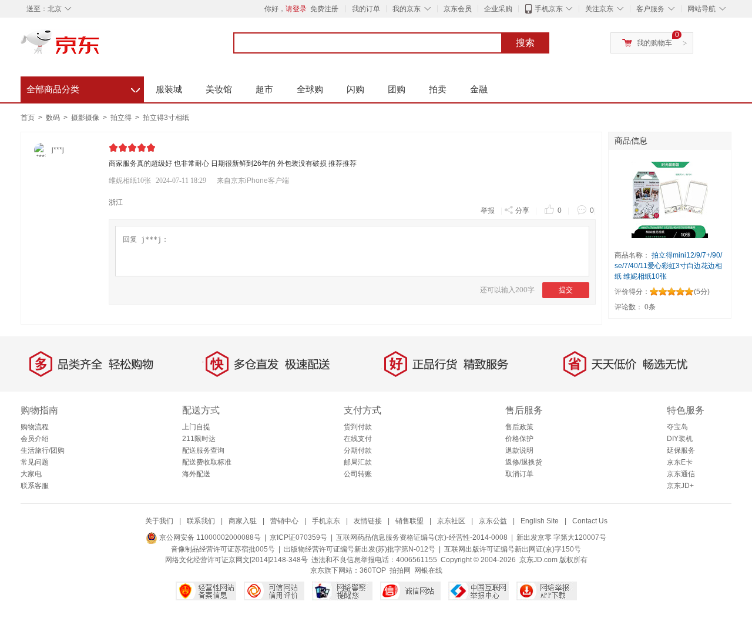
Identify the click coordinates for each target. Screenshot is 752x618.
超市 (264, 89)
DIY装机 (680, 439)
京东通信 (681, 474)
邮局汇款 (358, 462)
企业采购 (498, 9)
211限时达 (199, 439)
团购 (396, 89)
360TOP (373, 570)
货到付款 (358, 427)
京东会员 (458, 9)
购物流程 (35, 427)
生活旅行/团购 (43, 450)
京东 (100, 47)
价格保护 (519, 439)
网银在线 (428, 570)
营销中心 (284, 521)
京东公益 (493, 521)
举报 (488, 210)
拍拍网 (400, 570)
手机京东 (549, 9)
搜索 (525, 43)
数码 (54, 117)
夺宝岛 (677, 427)
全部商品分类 (83, 87)
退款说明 (519, 450)
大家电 (31, 474)
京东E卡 (680, 462)
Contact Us (589, 521)
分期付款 (358, 450)
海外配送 (196, 474)
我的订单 (366, 9)
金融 (479, 89)
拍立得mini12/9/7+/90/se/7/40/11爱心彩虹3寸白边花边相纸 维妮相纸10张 (668, 265)
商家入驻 (243, 521)
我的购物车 (654, 43)
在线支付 (358, 439)
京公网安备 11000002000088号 (209, 537)
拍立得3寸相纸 (166, 117)
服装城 (169, 89)
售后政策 (519, 427)
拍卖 (437, 89)
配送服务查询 (203, 450)
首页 (28, 117)
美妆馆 (219, 89)
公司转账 (358, 474)
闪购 (355, 89)
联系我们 (201, 521)
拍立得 (121, 117)
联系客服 (35, 486)
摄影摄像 (86, 117)
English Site (540, 521)
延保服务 (681, 450)
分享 (522, 210)
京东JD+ (680, 486)
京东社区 (451, 521)
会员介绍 (35, 439)
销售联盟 (409, 521)
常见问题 (35, 462)
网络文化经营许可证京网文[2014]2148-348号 (236, 560)
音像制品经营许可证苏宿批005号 (223, 549)
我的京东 (406, 9)
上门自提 (196, 427)
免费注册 (324, 9)
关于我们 (159, 521)
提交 (566, 290)
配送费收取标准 (206, 462)
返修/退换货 (523, 462)
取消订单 (519, 474)
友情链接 (368, 521)
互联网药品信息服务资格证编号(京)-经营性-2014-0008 (422, 537)
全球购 (310, 89)
